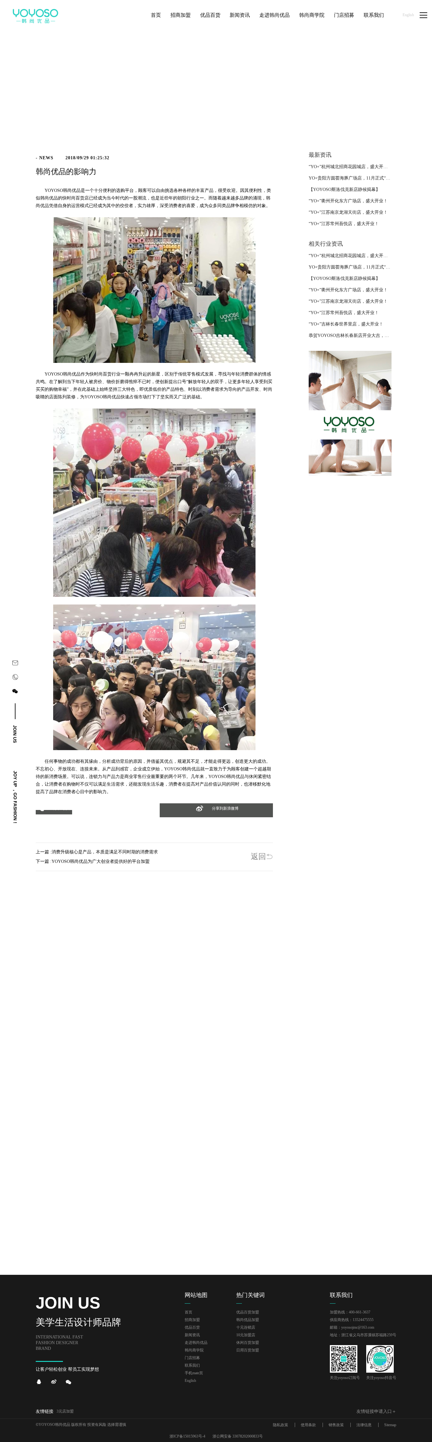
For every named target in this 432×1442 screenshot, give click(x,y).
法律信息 (364, 1425)
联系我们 (192, 1365)
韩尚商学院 (194, 1350)
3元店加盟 (65, 1411)
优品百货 (192, 1327)
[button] (54, 812)
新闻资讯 (389, 113)
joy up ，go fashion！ (15, 798)
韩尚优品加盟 (247, 1320)
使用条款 (308, 1425)
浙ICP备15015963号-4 (187, 1436)
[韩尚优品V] (54, 1382)
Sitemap (390, 1425)
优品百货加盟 (247, 1312)
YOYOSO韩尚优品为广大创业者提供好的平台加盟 (101, 861)
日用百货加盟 (247, 1350)
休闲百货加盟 (247, 1342)
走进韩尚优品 (196, 1342)
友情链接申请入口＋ (376, 1411)
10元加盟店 (245, 1335)
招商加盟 (192, 1320)
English (408, 15)
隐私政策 (280, 1425)
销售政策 (336, 1425)
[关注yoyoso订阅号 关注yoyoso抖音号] (15, 692)
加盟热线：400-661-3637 (350, 1312)
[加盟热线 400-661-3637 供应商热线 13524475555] (15, 678)
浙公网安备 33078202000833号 (238, 1436)
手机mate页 (194, 1373)
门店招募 (192, 1358)
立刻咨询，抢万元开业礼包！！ (216, 1079)
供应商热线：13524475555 (351, 1320)
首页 (372, 113)
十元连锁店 (245, 1327)
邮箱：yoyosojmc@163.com (352, 1327)
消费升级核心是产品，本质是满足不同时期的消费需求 (105, 852)
